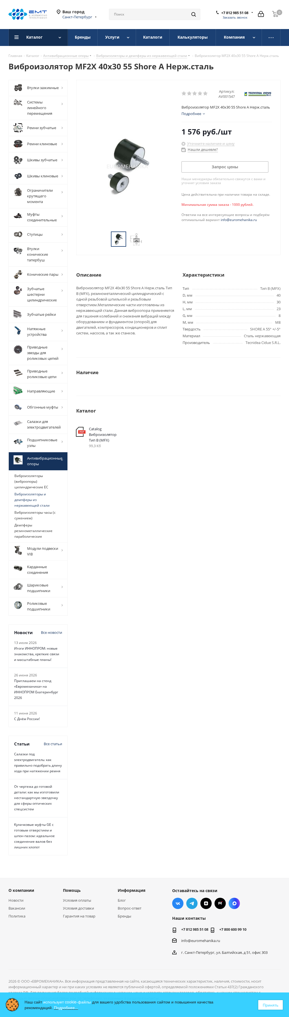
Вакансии (16, 908)
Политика (16, 916)
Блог (122, 900)
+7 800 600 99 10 (232, 929)
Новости (15, 900)
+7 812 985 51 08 (234, 12)
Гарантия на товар (79, 916)
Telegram (192, 903)
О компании (21, 890)
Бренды (124, 916)
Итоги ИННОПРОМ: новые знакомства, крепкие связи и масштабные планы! (36, 654)
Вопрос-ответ (129, 908)
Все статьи (53, 743)
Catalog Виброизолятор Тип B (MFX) (103, 434)
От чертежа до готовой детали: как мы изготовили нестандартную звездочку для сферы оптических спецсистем (36, 797)
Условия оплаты (77, 900)
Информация (131, 890)
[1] (184, 93)
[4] (200, 93)
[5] (205, 93)
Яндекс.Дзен (206, 903)
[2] (189, 93)
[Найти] (193, 14)
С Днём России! (27, 718)
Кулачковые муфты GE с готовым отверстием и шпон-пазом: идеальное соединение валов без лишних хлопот (34, 836)
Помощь (72, 890)
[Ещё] (271, 37)
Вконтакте (177, 903)
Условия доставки (78, 908)
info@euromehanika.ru (239, 219)
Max (234, 903)
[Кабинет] (261, 14)
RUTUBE (220, 903)
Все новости (51, 632)
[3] (195, 93)
